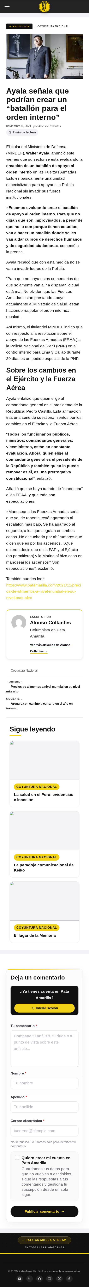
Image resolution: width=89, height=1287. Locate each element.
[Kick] (29, 1278)
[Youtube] (19, 1278)
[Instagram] (49, 1278)
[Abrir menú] (7, 6)
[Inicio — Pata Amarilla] (44, 6)
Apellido (19, 1097)
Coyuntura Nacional (53, 26)
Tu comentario (24, 1026)
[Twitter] (59, 1278)
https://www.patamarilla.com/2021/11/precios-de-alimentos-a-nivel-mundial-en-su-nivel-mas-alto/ (43, 591)
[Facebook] (39, 1278)
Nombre (18, 1073)
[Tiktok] (69, 1278)
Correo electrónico (27, 1121)
